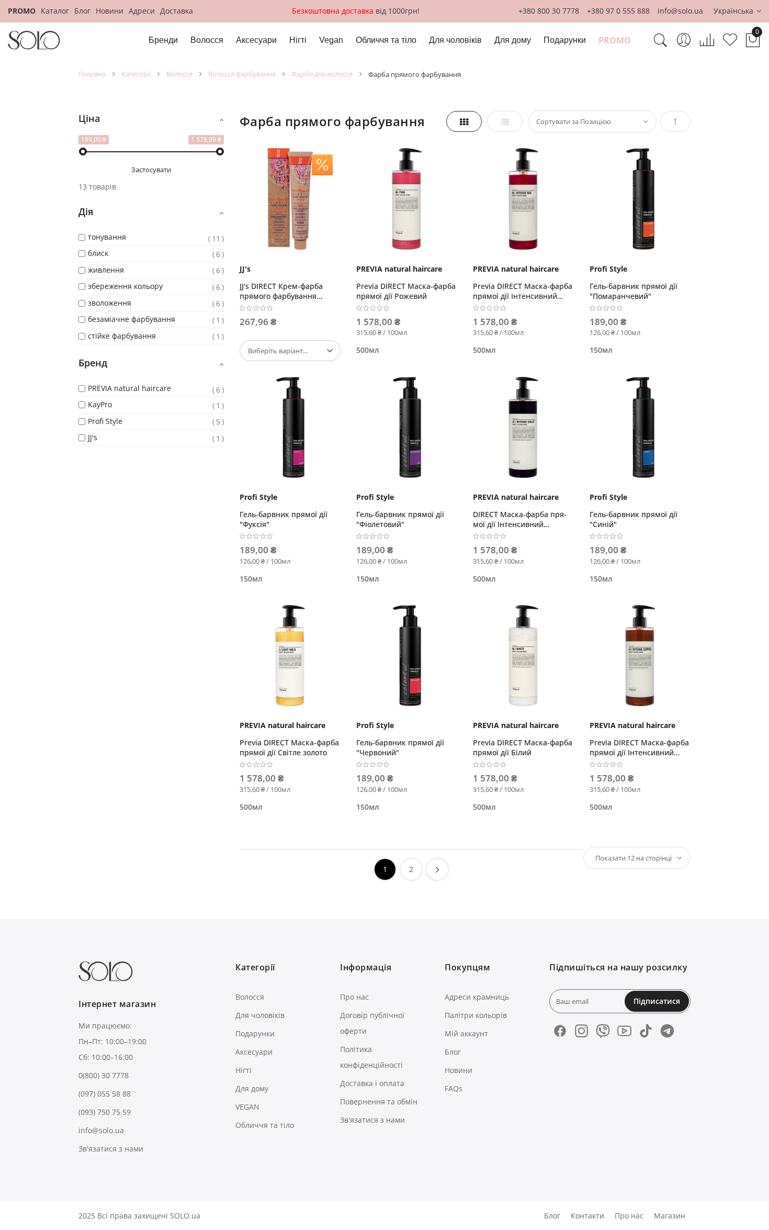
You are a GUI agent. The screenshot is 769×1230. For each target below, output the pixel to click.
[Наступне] (437, 869)
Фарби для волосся (322, 74)
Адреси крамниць (477, 997)
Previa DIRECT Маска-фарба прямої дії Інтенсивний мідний (639, 747)
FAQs (453, 1088)
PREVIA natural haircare (399, 269)
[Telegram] (667, 1031)
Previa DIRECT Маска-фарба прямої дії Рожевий (406, 291)
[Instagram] (581, 1031)
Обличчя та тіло (264, 1125)
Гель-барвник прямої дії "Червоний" (400, 747)
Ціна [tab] (89, 118)
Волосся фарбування (242, 74)
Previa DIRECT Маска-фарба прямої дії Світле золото (289, 747)
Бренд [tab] (92, 362)
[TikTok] (646, 1031)
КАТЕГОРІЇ (136, 74)
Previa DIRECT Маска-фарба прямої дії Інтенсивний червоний (522, 291)
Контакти (587, 1216)
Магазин (669, 1216)
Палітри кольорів (476, 1015)
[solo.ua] (34, 40)
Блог (82, 11)
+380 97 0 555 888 (618, 11)
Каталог (55, 11)
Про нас (354, 997)
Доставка (176, 11)
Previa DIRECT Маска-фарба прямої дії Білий (522, 747)
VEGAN (247, 1107)
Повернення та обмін (378, 1101)
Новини (109, 11)
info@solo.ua (680, 11)
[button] (737, 11)
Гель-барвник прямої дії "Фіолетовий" (400, 519)
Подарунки (255, 1033)
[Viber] (603, 1031)
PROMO (22, 11)
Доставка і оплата (372, 1083)
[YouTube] (624, 1031)
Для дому (251, 1088)
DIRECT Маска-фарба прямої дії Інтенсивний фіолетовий (520, 519)
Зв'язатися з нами (110, 1149)
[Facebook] (560, 1031)
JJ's (245, 269)
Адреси (142, 11)
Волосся (179, 74)
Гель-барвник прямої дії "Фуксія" (283, 519)
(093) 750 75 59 (104, 1112)
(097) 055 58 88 (104, 1094)
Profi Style (608, 269)
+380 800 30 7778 (548, 11)
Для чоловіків (260, 1015)
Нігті (243, 1070)
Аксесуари (254, 1052)
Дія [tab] (85, 211)
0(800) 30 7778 (103, 1075)
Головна (92, 74)
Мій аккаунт (466, 1033)
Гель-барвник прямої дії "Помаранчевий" (633, 291)
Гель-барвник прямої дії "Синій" (633, 519)
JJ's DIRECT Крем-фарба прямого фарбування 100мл (281, 291)
